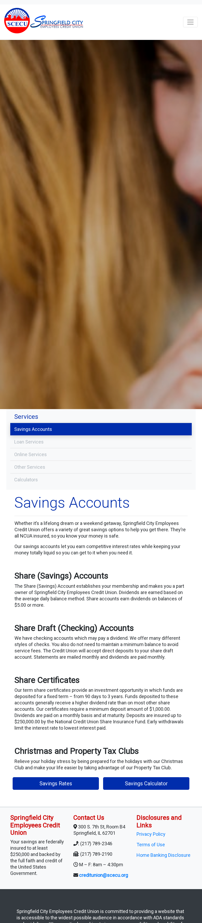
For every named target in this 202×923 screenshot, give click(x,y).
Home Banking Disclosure (163, 855)
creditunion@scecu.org (103, 875)
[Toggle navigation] (190, 22)
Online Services (30, 454)
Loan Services (29, 442)
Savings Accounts (33, 429)
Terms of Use (151, 844)
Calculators (26, 479)
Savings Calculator (146, 783)
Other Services (29, 467)
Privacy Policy (151, 834)
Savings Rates (55, 783)
